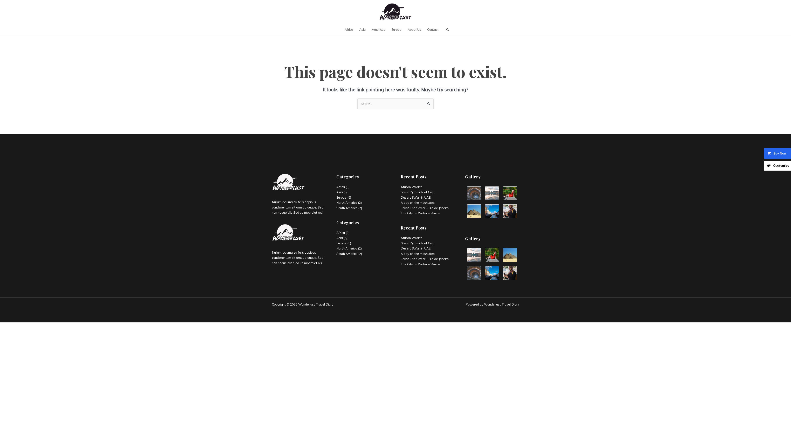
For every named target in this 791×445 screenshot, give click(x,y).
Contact (433, 30)
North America (346, 203)
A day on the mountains (418, 203)
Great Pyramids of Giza (417, 192)
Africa (349, 30)
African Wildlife (411, 187)
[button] (447, 30)
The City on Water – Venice (420, 213)
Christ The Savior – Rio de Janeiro (425, 208)
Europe (396, 30)
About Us (414, 30)
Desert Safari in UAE (416, 197)
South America (346, 208)
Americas (378, 30)
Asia (362, 30)
